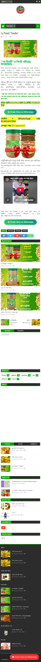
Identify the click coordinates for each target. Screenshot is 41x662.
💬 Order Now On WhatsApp (24, 657)
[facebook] (37, 1)
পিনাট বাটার (25, 230)
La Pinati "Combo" (7, 263)
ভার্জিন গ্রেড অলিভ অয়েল (18, 504)
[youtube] (39, 1)
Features (10, 230)
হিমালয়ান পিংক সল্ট (16, 643)
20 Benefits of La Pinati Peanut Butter (24, 481)
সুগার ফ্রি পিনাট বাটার (6, 288)
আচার (34, 375)
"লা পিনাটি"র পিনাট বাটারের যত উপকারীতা (22, 490)
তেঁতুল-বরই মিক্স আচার (17, 574)
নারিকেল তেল (4, 379)
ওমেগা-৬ (14, 513)
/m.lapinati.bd (18, 126)
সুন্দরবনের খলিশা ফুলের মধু (18, 448)
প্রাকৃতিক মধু (13, 375)
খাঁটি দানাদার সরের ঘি (17, 551)
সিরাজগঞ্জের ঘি (24, 375)
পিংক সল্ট (14, 379)
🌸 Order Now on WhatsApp (20, 112)
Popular (18, 230)
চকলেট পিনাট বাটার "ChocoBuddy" (21, 616)
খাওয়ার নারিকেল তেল (17, 630)
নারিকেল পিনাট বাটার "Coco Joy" (9, 312)
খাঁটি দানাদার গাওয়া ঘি (17, 457)
